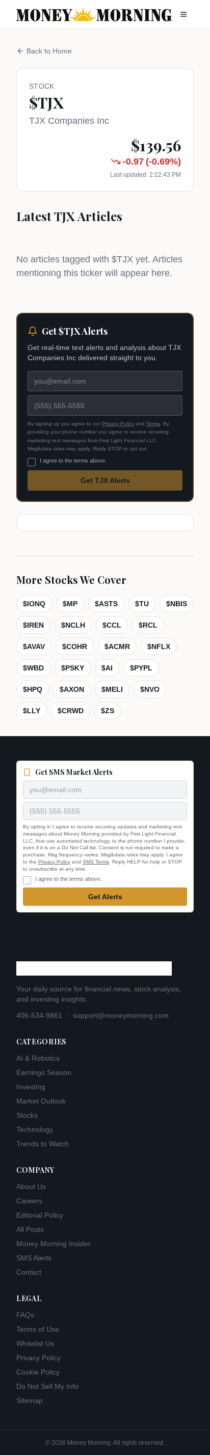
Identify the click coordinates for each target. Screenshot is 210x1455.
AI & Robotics (38, 1058)
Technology (34, 1129)
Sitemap (29, 1400)
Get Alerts (105, 897)
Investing (30, 1087)
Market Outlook (41, 1101)
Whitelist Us (35, 1343)
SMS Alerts (33, 1258)
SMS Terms (96, 862)
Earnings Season (43, 1072)
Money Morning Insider (53, 1244)
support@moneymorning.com (121, 1015)
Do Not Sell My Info (47, 1386)
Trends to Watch (42, 1144)
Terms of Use (37, 1329)
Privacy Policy (118, 423)
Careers (29, 1201)
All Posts (30, 1229)
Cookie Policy (38, 1372)
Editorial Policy (39, 1215)
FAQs (25, 1315)
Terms (153, 423)
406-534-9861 (39, 1015)
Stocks (27, 1115)
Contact (28, 1272)
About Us (31, 1186)
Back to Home (49, 51)
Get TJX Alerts (105, 480)
